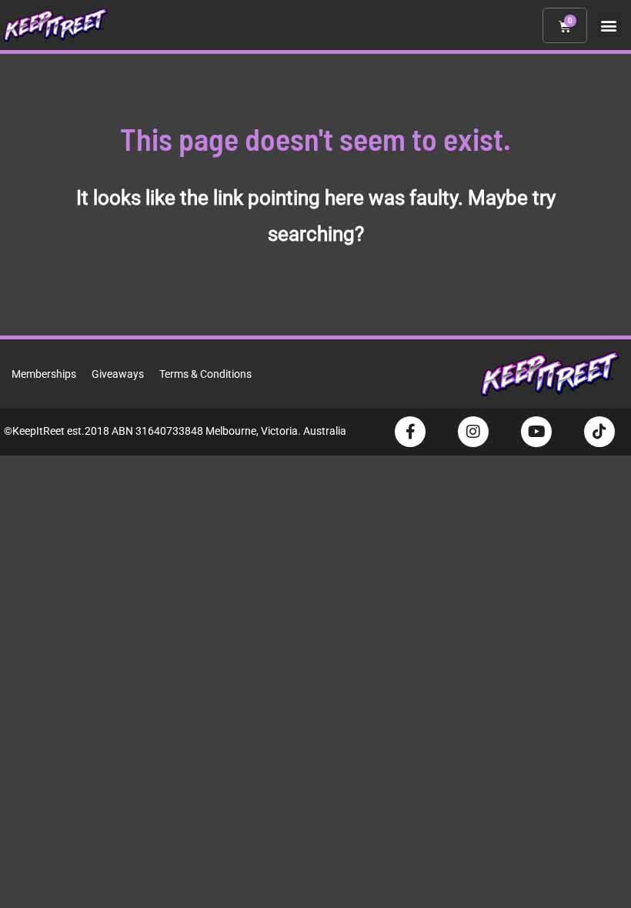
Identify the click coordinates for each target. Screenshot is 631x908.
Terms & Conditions (205, 374)
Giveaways (118, 374)
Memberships (44, 374)
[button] (609, 25)
